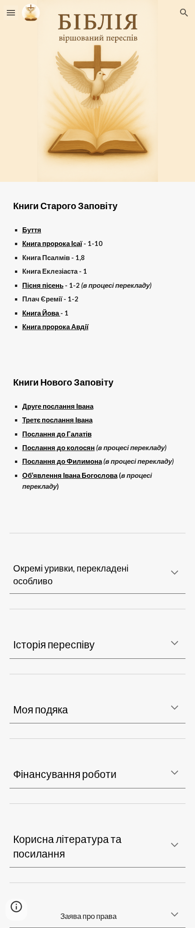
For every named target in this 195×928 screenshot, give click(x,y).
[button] (11, 12)
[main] (98, 205)
